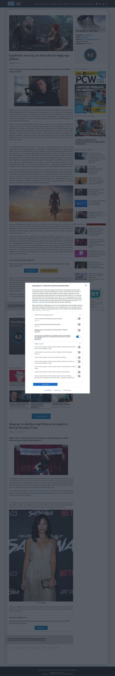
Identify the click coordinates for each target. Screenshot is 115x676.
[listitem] (57, 315)
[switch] (78, 318)
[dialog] (57, 338)
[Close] (86, 285)
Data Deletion (48, 390)
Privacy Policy (67, 390)
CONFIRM (45, 384)
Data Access (57, 390)
